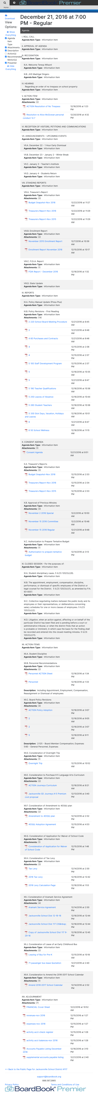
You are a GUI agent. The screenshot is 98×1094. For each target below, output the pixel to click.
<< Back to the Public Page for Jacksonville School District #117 (36, 1069)
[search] (5, 2)
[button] (14, 2)
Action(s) (12, 53)
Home (6, 7)
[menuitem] (5, 2)
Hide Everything (11, 67)
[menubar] (41, 2)
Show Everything (11, 33)
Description (13, 50)
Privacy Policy (12, 1084)
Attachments (14, 47)
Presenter (12, 63)
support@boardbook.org (49, 1076)
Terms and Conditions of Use (65, 1084)
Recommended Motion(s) (15, 58)
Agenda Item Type (11, 41)
